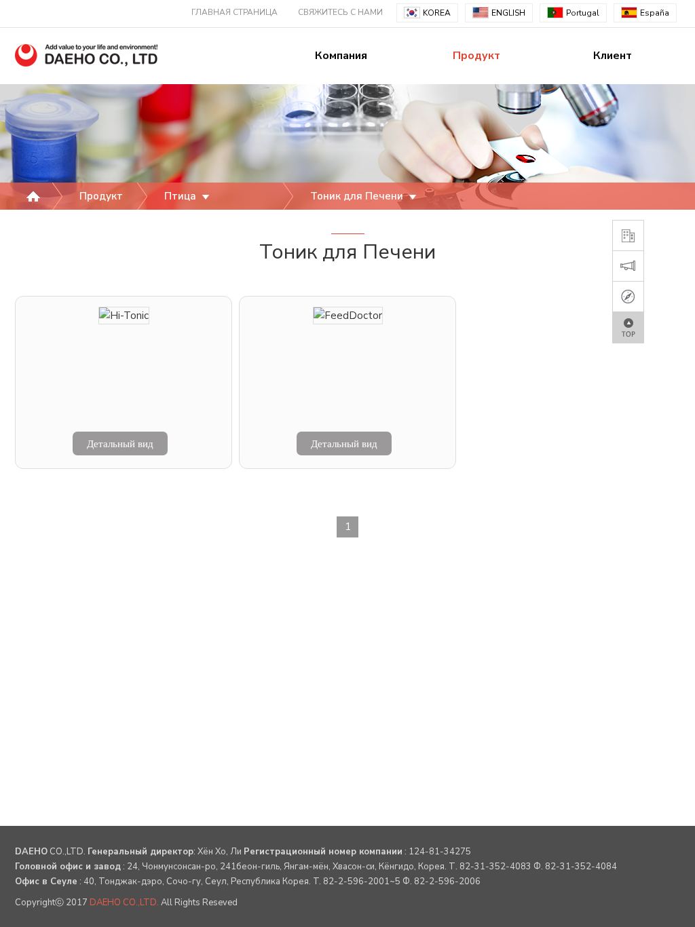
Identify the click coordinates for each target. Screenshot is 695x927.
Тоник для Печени (358, 196)
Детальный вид (120, 443)
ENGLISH (508, 12)
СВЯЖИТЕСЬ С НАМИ (340, 12)
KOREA (437, 12)
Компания (341, 55)
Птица (181, 196)
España (654, 12)
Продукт (476, 55)
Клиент (612, 55)
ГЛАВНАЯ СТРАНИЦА (234, 12)
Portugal (582, 12)
